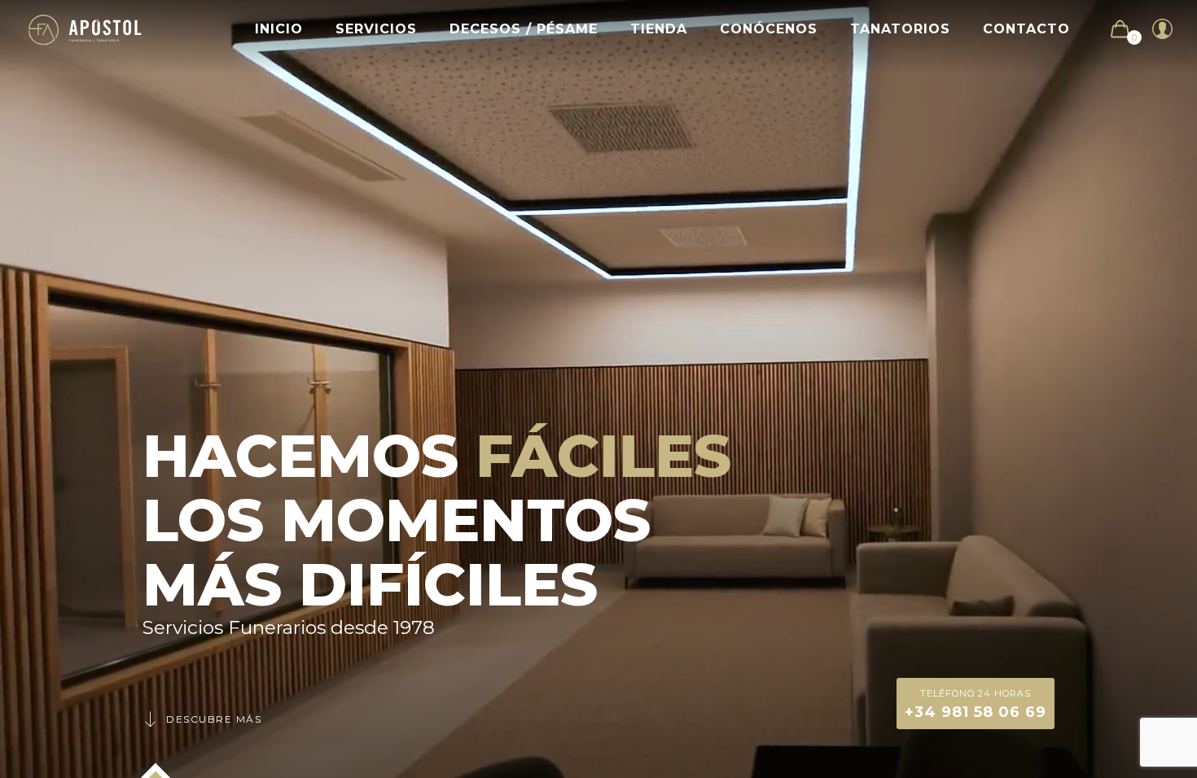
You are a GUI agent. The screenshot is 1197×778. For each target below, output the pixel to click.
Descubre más (213, 719)
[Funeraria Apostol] (85, 29)
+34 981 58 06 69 (975, 704)
